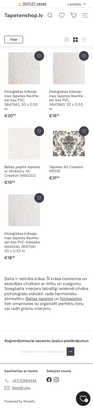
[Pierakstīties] (70, 351)
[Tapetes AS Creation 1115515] (69, 153)
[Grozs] (73, 15)
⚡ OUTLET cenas (32, 4)
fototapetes (71, 298)
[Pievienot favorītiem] (39, 56)
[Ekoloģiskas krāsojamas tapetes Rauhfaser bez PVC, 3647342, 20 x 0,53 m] (24, 84)
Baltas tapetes (39, 298)
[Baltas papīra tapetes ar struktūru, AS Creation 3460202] (24, 156)
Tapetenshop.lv (23, 15)
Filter (14, 39)
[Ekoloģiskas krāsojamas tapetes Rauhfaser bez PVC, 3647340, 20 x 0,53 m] (69, 84)
